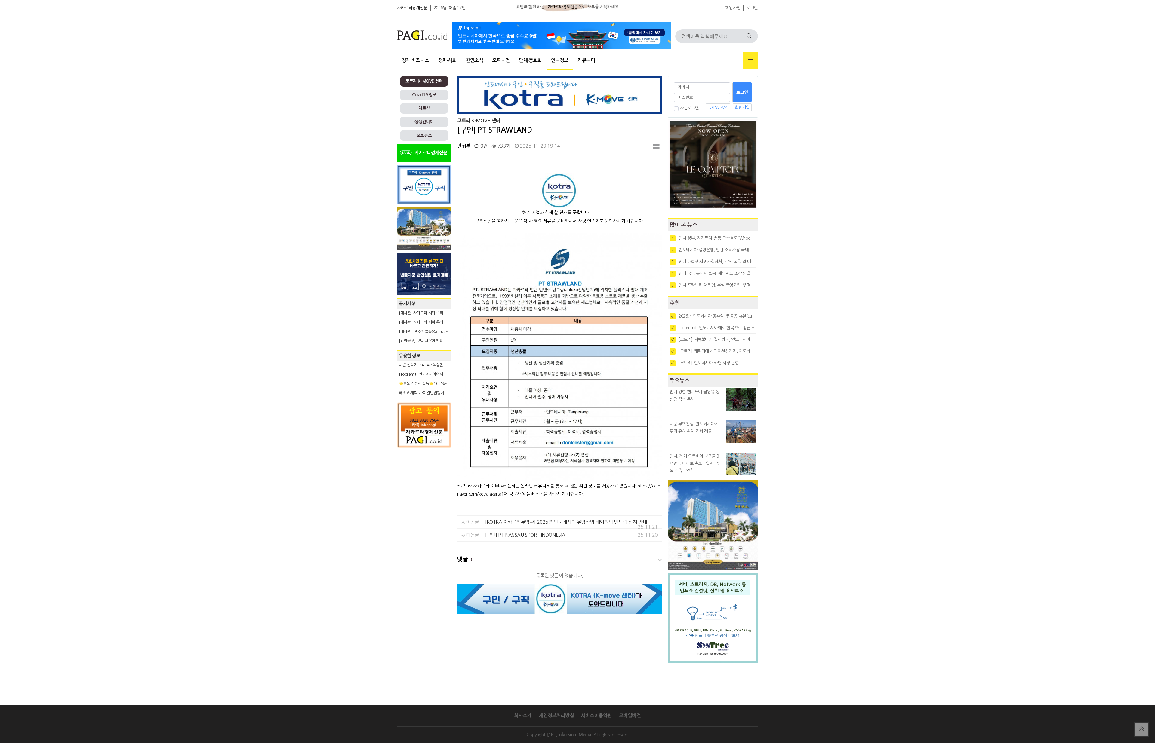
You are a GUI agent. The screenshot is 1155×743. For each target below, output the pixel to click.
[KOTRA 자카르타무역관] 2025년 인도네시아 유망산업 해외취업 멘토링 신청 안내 (566, 522)
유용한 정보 (409, 355)
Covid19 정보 (424, 95)
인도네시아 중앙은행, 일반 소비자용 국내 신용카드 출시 (713, 250)
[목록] (656, 147)
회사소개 (522, 715)
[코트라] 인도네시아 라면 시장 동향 (705, 363)
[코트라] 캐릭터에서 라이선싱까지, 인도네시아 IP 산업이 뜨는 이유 (713, 351)
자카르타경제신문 (412, 8)
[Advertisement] (424, 505)
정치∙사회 (447, 60)
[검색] (749, 36)
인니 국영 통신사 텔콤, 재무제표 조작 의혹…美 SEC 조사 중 (713, 273)
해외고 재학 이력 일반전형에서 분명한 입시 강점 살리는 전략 (447, 393)
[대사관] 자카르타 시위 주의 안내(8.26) (430, 322)
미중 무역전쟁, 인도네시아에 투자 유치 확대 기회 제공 (694, 427)
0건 (483, 145)
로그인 (752, 8)
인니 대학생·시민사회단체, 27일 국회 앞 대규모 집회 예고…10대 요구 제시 (713, 261)
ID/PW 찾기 (718, 107)
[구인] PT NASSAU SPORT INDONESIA (525, 535)
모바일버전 (630, 715)
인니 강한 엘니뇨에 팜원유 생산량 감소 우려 (694, 395)
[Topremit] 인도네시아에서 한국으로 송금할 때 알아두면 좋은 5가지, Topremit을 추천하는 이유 (713, 328)
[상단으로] (1141, 729)
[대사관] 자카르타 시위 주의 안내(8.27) (430, 313)
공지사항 (407, 303)
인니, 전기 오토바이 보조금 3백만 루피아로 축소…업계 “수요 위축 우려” (695, 463)
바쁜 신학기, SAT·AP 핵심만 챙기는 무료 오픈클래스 (440, 365)
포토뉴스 (424, 135)
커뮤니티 (586, 60)
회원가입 (732, 8)
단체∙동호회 (530, 60)
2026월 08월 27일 (450, 8)
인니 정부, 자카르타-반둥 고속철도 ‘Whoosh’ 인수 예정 (713, 238)
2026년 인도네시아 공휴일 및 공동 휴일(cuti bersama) (713, 316)
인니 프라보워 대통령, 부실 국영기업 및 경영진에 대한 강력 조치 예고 (713, 285)
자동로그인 (689, 108)
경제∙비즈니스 (415, 60)
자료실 (424, 108)
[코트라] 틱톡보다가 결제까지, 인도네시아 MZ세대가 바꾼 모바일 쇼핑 (713, 339)
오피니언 (501, 60)
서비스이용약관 (596, 715)
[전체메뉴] (750, 60)
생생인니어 (423, 122)
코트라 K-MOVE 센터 (424, 81)
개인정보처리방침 (556, 715)
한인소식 (474, 60)
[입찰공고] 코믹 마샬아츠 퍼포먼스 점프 (430, 341)
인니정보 (559, 60)
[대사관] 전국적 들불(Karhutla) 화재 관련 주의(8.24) (441, 331)
